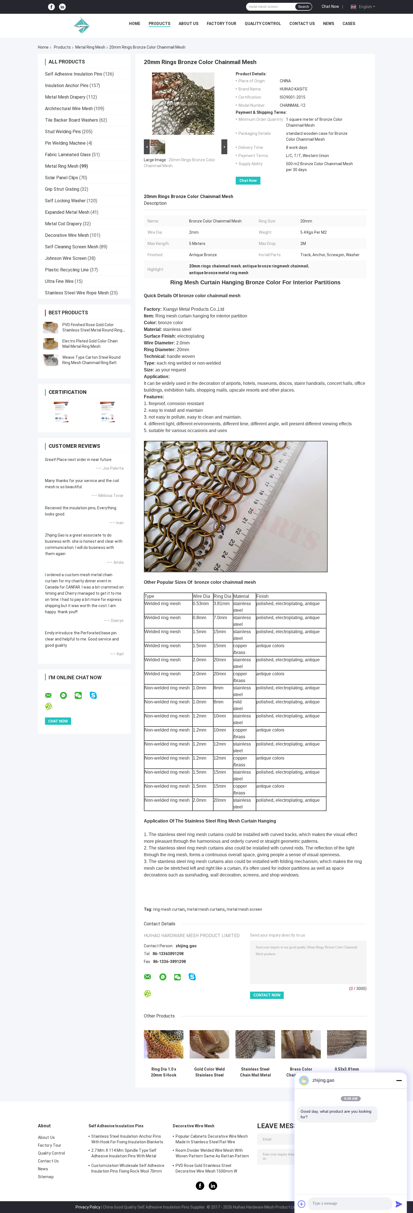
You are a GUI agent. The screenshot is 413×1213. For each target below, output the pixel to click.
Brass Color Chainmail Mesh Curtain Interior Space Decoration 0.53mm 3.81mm (301, 1072)
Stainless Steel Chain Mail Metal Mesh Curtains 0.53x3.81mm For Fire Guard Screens (255, 1072)
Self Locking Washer (65, 200)
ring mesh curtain (169, 909)
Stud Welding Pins (63, 131)
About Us (188, 23)
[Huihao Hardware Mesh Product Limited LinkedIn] (62, 6)
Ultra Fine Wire (59, 281)
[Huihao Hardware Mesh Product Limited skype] (97, 695)
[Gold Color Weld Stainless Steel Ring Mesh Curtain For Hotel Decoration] (209, 1044)
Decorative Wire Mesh (67, 235)
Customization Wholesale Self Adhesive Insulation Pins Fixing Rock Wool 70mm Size (127, 1169)
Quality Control (263, 23)
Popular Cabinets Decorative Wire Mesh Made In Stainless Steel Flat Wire (212, 1139)
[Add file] (302, 1204)
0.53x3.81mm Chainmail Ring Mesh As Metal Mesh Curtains (347, 1072)
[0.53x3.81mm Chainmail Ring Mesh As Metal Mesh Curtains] (347, 1044)
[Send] (398, 1204)
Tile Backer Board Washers (71, 120)
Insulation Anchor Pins (66, 85)
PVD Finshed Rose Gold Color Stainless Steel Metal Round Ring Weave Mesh (92, 330)
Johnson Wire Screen (66, 258)
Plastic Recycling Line (67, 269)
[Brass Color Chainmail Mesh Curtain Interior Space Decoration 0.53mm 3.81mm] (301, 1044)
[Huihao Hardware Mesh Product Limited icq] (52, 706)
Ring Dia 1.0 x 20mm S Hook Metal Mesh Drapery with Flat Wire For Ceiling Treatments (164, 1072)
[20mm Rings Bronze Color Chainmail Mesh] (183, 104)
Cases (348, 23)
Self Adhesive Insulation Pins (73, 74)
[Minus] (399, 1080)
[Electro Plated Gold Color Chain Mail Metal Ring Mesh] (50, 344)
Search (303, 7)
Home (134, 23)
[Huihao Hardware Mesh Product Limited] (80, 25)
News (328, 23)
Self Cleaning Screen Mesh (71, 246)
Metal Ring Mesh (90, 47)
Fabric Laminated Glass (68, 154)
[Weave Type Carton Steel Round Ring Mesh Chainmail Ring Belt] (50, 360)
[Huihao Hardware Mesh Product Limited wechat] (82, 695)
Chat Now (330, 6)
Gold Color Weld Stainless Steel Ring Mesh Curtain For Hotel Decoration (209, 1072)
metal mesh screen (244, 909)
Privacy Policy (88, 1207)
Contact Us (302, 23)
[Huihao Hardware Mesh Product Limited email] (52, 695)
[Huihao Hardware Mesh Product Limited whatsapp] (67, 695)
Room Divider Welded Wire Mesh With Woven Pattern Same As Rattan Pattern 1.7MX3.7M (212, 1154)
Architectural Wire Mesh (69, 108)
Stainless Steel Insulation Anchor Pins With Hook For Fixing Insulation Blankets (127, 1139)
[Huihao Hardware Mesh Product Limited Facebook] (51, 6)
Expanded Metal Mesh (67, 212)
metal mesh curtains (206, 909)
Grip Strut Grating (62, 189)
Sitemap (46, 1177)
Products (159, 23)
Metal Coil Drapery (63, 223)
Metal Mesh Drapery (65, 97)
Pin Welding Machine (65, 143)
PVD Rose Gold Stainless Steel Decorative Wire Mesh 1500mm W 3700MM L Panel (206, 1169)
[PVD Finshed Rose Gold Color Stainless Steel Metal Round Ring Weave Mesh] (50, 327)
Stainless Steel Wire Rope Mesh (77, 293)
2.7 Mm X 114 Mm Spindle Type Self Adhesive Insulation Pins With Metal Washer (123, 1154)
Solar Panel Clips (61, 177)
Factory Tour (221, 23)
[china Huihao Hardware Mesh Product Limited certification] (61, 412)
